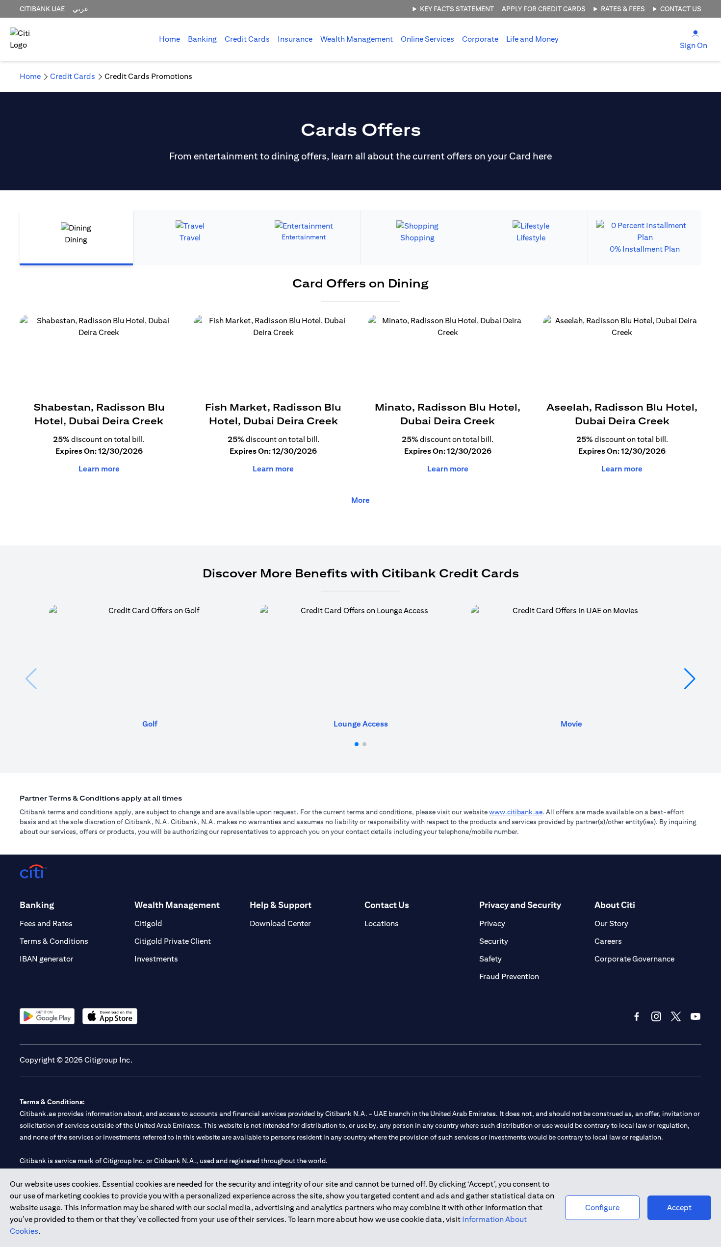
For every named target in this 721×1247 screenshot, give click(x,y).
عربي (80, 9)
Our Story (611, 923)
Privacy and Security (520, 905)
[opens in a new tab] (47, 1016)
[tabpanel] (360, 395)
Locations (381, 923)
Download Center (280, 923)
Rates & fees (623, 9)
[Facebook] (637, 1016)
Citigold (148, 923)
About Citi (614, 905)
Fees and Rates (46, 923)
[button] (357, 744)
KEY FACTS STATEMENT (457, 9)
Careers (608, 941)
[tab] (202, 39)
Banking (202, 39)
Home (169, 39)
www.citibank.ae (515, 812)
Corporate (480, 39)
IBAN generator (47, 958)
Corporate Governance (634, 958)
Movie (571, 723)
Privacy (492, 923)
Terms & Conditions (54, 941)
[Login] (695, 33)
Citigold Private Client (172, 941)
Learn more (99, 468)
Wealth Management (356, 39)
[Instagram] (656, 1016)
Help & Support (280, 905)
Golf (149, 723)
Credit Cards (247, 39)
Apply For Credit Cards (544, 9)
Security (493, 941)
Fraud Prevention (509, 976)
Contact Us (680, 9)
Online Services (427, 39)
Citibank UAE (42, 9)
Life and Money (532, 39)
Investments (156, 958)
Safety (490, 958)
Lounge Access (361, 723)
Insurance (295, 39)
